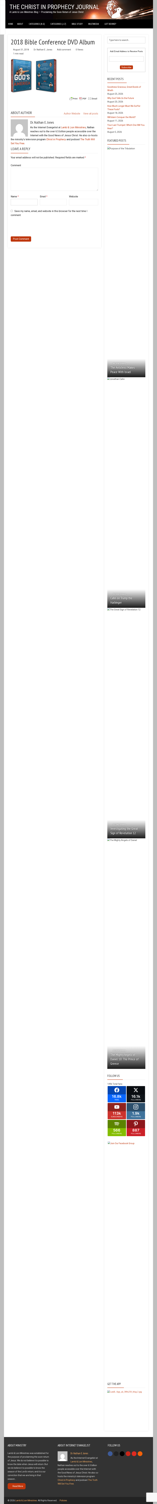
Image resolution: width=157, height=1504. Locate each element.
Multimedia (93, 24)
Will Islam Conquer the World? (121, 117)
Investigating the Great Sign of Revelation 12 (124, 830)
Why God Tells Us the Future (120, 98)
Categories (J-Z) (58, 24)
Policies (63, 1500)
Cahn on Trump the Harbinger (121, 600)
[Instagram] (122, 1453)
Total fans (117, 1084)
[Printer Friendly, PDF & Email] (83, 98)
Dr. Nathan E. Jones (43, 49)
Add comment (64, 49)
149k (109, 1084)
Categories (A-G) (37, 24)
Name (15, 196)
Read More (18, 1486)
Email (43, 196)
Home (10, 24)
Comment (16, 165)
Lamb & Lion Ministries (73, 127)
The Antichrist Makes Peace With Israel (122, 369)
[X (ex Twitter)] (116, 1453)
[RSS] (140, 1453)
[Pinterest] (128, 1453)
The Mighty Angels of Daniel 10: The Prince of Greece (124, 1059)
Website (73, 196)
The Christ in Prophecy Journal (54, 7)
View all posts (90, 113)
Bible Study (77, 24)
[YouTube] (134, 1453)
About (20, 24)
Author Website (72, 113)
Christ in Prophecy (56, 139)
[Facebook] (110, 1453)
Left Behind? (110, 24)
